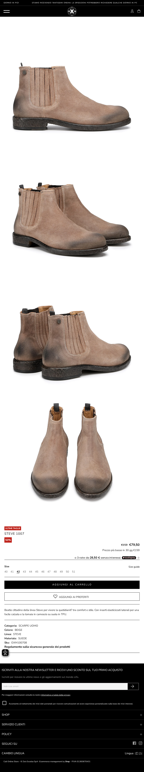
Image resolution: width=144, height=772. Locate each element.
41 (12, 571)
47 (48, 571)
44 (30, 571)
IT (136, 753)
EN (140, 753)
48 (55, 571)
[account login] (132, 12)
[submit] (132, 686)
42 (18, 571)
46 (42, 571)
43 (24, 571)
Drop (67, 761)
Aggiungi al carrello (72, 584)
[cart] (138, 12)
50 (67, 571)
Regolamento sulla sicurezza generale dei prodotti (37, 647)
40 (5, 571)
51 (73, 571)
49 (61, 571)
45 (36, 571)
